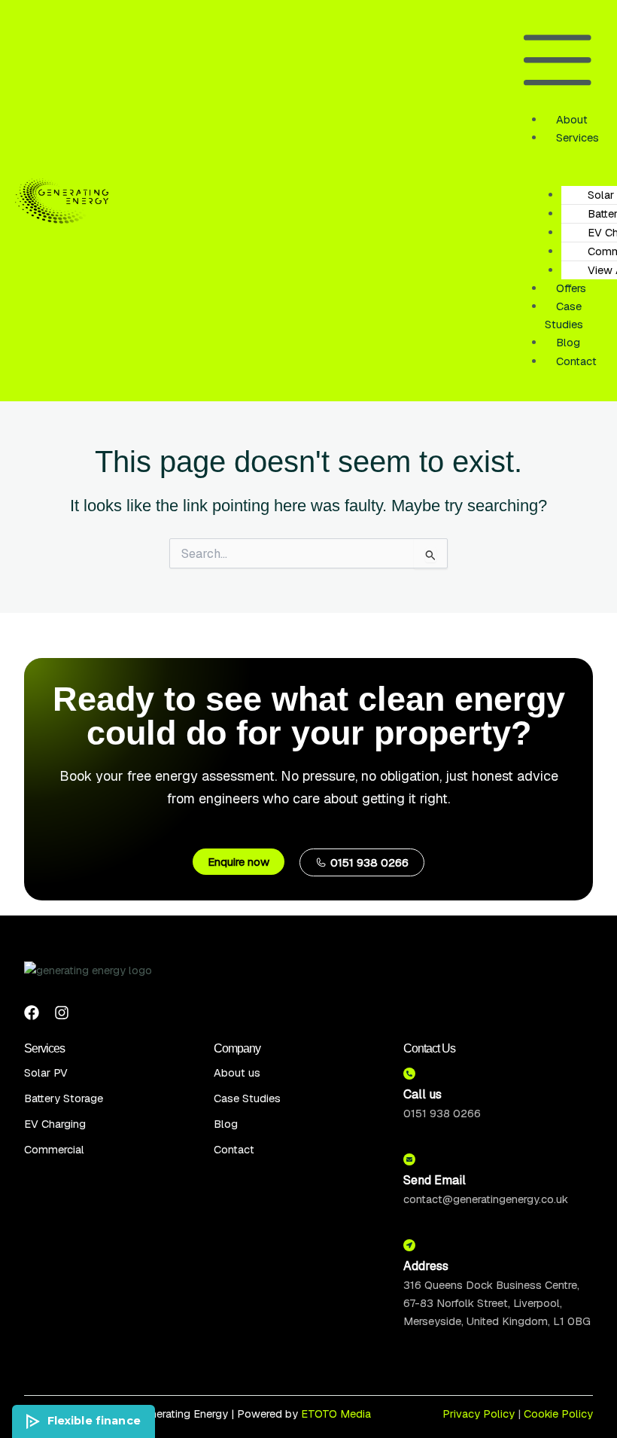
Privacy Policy (478, 1413)
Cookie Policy (558, 1413)
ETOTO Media (336, 1413)
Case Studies (564, 315)
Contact (576, 361)
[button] (557, 63)
